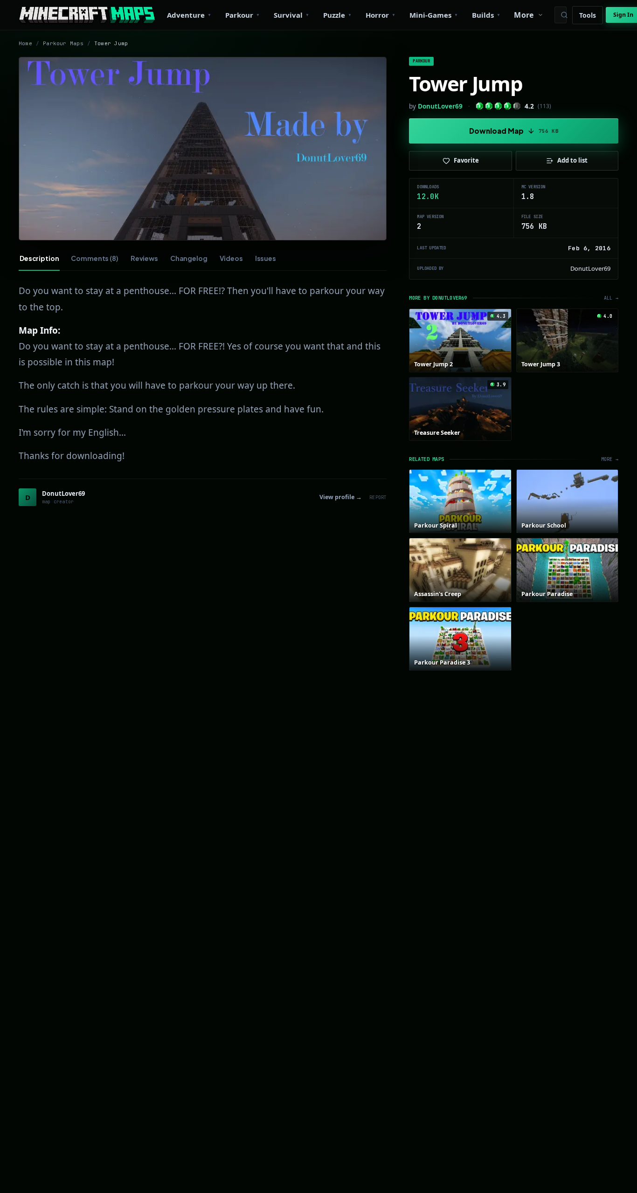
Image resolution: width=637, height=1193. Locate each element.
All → (611, 298)
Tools (587, 15)
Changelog (189, 258)
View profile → (340, 497)
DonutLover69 (440, 106)
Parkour (421, 61)
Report (378, 497)
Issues (265, 258)
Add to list (572, 160)
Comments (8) (94, 258)
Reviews (144, 258)
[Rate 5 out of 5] (517, 106)
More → (609, 459)
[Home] (87, 15)
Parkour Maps (63, 43)
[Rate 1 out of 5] (480, 106)
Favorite (466, 160)
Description (39, 258)
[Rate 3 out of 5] (498, 106)
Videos (231, 258)
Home (25, 43)
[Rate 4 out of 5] (508, 106)
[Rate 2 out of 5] (489, 106)
